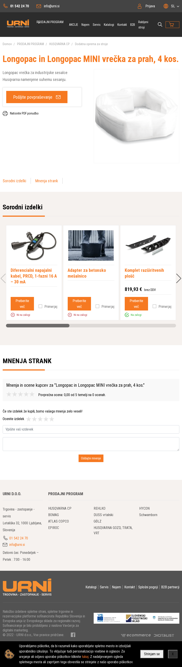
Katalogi (109, 24)
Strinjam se (152, 654)
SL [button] (173, 6)
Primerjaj (50, 306)
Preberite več (22, 303)
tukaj (85, 657)
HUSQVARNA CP (59, 44)
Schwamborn (148, 515)
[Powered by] (137, 635)
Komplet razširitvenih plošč (144, 273)
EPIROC (53, 528)
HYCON (144, 508)
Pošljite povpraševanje (32, 97)
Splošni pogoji (148, 587)
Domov (7, 44)
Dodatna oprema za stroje (91, 44)
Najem (85, 24)
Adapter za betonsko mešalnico (87, 273)
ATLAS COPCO (58, 521)
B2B (132, 24)
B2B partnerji (170, 587)
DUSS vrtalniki (103, 515)
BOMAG (53, 515)
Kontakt (122, 24)
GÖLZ (97, 521)
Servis (97, 24)
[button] (13, 314)
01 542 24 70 (19, 6)
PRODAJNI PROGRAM (50, 22)
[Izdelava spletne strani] (164, 635)
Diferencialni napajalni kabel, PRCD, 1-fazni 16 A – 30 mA (34, 276)
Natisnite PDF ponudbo (24, 113)
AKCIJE (73, 24)
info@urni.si (51, 6)
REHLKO (99, 508)
